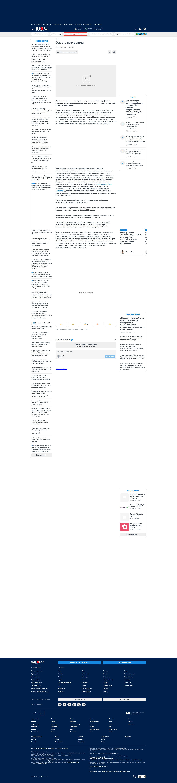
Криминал (85, 674)
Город (60, 680)
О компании (35, 677)
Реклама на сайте (37, 671)
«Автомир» (60, 191)
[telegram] (60, 704)
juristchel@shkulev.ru (73, 762)
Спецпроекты (128, 686)
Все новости (42, 41)
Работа (105, 683)
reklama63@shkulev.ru (120, 748)
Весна (60, 677)
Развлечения (107, 686)
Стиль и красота (129, 674)
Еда (59, 686)
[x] (79, 704)
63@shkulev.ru (51, 761)
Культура (85, 677)
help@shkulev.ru (43, 763)
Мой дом (85, 683)
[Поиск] (135, 29)
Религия (105, 689)
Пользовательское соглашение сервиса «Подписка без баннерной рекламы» (110, 771)
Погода (65, 24)
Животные (61, 689)
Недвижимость (36, 24)
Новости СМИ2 (61, 369)
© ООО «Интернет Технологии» (39, 777)
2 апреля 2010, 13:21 (61, 47)
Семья (105, 691)
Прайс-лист (35, 674)
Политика (106, 677)
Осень (105, 674)
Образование (86, 691)
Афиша (71, 24)
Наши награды (36, 680)
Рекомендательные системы (97, 769)
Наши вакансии (36, 683)
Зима (83, 671)
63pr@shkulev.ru (114, 753)
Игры (100, 24)
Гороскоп (78, 24)
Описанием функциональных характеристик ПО (102, 758)
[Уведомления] (140, 29)
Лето (83, 680)
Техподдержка (36, 686)
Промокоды (47, 24)
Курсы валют (87, 24)
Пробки (89, 29)
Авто (59, 671)
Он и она (106, 671)
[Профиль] (144, 29)
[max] (74, 704)
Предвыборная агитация (39, 689)
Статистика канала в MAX (39, 691)
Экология (127, 680)
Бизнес (60, 674)
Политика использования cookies (98, 766)
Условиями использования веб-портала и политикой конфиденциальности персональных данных (116, 760)
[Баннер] (143, 34)
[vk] (64, 704)
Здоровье (61, 691)
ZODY (95, 24)
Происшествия (108, 680)
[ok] (69, 704)
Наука (84, 686)
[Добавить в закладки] (109, 52)
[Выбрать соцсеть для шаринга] (114, 52)
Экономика (127, 683)
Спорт (126, 671)
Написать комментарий (68, 52)
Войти (62, 357)
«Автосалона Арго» (105, 184)
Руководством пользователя (97, 757)
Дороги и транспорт (64, 683)
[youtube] (84, 704)
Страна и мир (128, 677)
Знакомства (57, 24)
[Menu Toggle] (32, 29)
